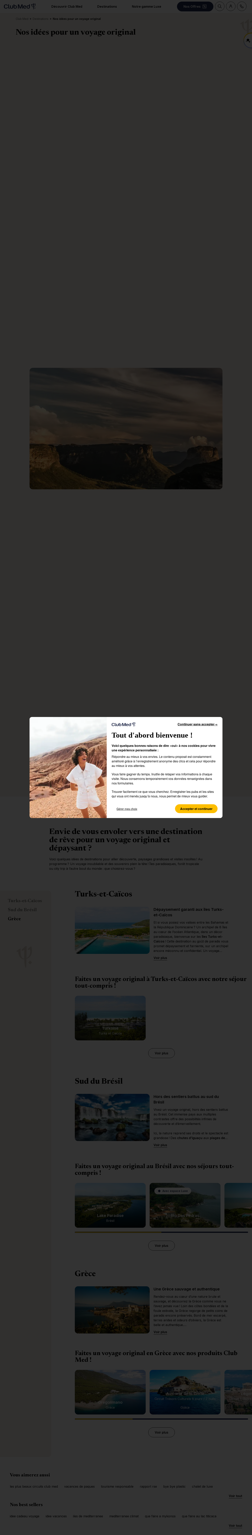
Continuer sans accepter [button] (198, 724)
